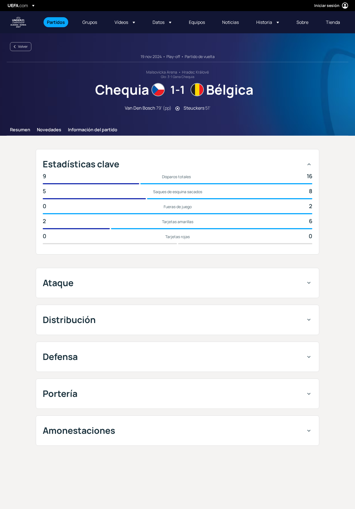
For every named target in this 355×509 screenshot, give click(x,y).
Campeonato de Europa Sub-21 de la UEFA (18, 22)
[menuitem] (57, 22)
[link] (56, 22)
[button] (125, 22)
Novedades (49, 129)
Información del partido (92, 129)
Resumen (20, 129)
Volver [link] (23, 46)
